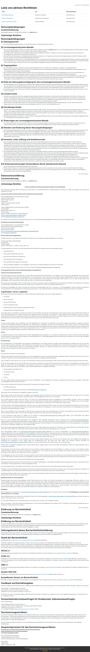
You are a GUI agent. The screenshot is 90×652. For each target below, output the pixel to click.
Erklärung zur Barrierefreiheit (54, 648)
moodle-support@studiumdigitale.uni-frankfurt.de (18, 591)
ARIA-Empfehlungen (53, 567)
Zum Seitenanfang (83, 174)
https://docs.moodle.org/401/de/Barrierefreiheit (24, 540)
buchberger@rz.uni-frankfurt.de (14, 607)
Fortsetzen (45, 650)
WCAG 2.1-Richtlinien (67, 553)
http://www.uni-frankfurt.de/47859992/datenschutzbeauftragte (21, 231)
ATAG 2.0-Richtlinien (64, 558)
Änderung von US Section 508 (42, 574)
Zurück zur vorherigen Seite (82, 5)
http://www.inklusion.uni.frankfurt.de (27, 609)
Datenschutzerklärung (43, 648)
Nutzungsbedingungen (34, 648)
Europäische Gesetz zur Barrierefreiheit (67, 579)
